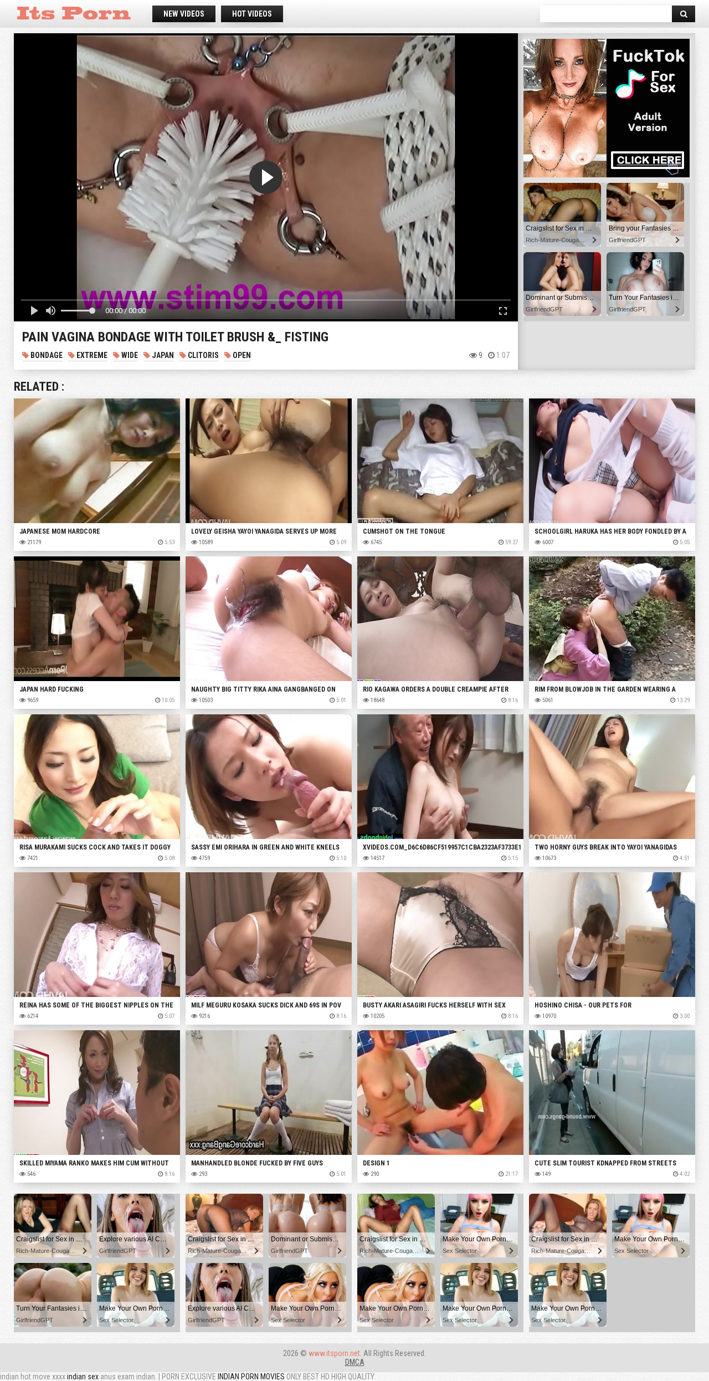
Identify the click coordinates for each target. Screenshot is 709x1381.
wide (129, 355)
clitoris (202, 355)
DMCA (354, 1362)
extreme (91, 355)
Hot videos (252, 13)
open (241, 355)
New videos (183, 13)
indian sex (83, 1376)
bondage (46, 355)
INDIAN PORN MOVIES (251, 1376)
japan (162, 355)
